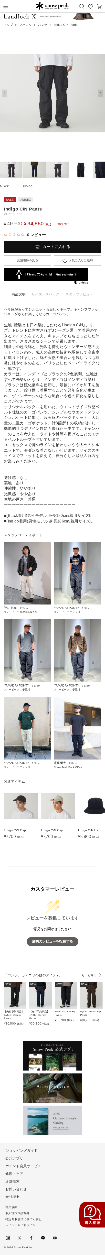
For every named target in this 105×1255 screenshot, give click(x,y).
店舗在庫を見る (27, 260)
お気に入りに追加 (81, 260)
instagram (8, 1238)
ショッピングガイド (21, 1151)
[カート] (99, 6)
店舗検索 (12, 1181)
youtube (55, 1238)
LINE (43, 1238)
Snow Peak (52, 6)
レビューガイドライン (20, 1225)
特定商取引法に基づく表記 (23, 1219)
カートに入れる (56, 247)
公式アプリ (14, 1158)
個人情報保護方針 (17, 1213)
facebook (31, 1238)
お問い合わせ (16, 1189)
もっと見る (89, 975)
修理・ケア (14, 1174)
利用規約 (11, 1207)
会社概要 (12, 1197)
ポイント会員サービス (23, 1166)
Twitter (19, 1238)
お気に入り (91, 6)
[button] (100, 93)
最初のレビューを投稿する (52, 941)
